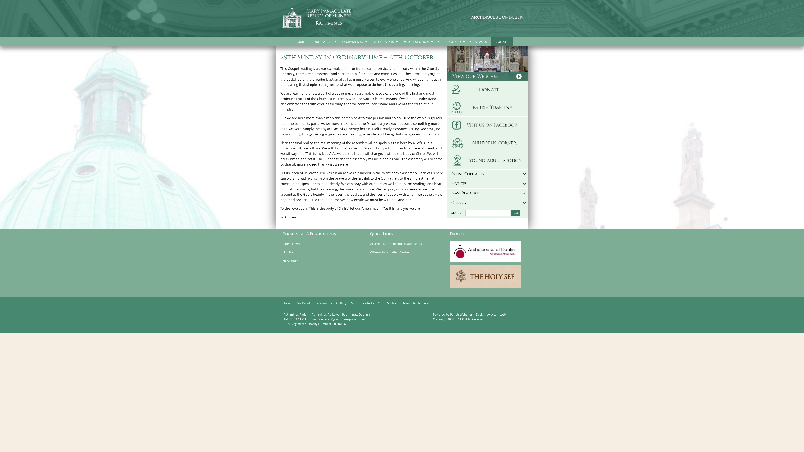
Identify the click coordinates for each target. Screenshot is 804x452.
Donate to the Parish (416, 303)
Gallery (341, 303)
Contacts (478, 42)
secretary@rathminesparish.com (342, 319)
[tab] (487, 174)
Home (300, 42)
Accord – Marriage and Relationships (396, 243)
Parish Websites (461, 314)
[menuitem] (300, 41)
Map (354, 303)
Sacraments (352, 42)
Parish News (291, 243)
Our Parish (323, 42)
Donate (502, 42)
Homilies (289, 252)
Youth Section (416, 42)
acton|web (498, 314)
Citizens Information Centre (389, 252)
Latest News (383, 42)
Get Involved (449, 42)
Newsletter (290, 260)
